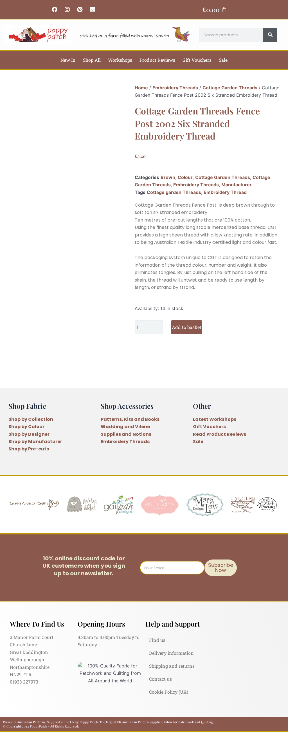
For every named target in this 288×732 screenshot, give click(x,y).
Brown (168, 177)
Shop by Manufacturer (35, 441)
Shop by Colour (26, 426)
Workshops (120, 60)
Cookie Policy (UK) (168, 692)
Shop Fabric (27, 405)
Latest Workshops (214, 419)
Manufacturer (236, 184)
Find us (157, 640)
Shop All (92, 60)
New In (68, 60)
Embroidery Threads (175, 87)
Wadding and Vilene (125, 426)
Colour (185, 177)
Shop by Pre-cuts (28, 449)
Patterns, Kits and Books (130, 419)
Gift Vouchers (197, 60)
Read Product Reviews (219, 434)
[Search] (270, 35)
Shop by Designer (29, 434)
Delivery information (171, 653)
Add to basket (186, 327)
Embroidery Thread (225, 192)
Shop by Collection (30, 419)
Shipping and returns (172, 666)
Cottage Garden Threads (229, 87)
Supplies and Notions (126, 434)
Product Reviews (157, 60)
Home (141, 87)
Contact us (160, 679)
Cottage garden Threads (174, 192)
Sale (223, 60)
